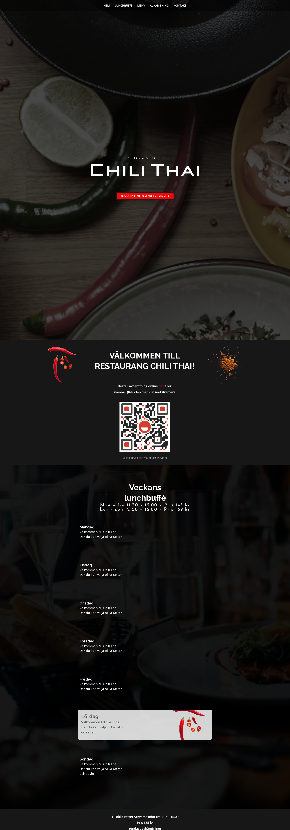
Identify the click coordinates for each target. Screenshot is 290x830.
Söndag (86, 759)
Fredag (86, 679)
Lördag (90, 716)
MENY (141, 5)
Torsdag (87, 641)
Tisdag (86, 565)
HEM (107, 5)
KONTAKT (180, 5)
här (161, 386)
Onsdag (86, 603)
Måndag (87, 527)
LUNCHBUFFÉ (123, 5)
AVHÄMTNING (159, 5)
